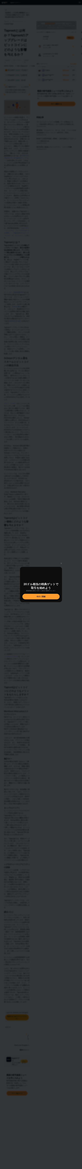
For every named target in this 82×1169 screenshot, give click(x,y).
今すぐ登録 (41, 596)
